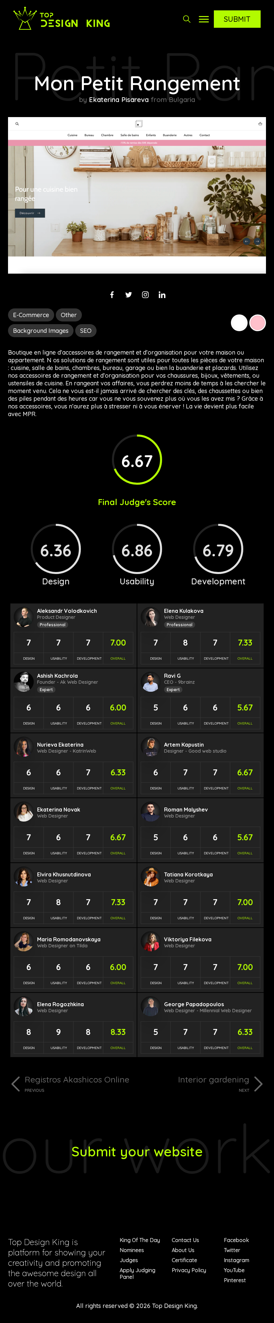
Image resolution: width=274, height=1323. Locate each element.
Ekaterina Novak (58, 809)
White (239, 322)
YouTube (234, 1270)
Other (69, 315)
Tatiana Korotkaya (188, 874)
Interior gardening (213, 1083)
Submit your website (137, 1151)
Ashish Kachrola (57, 675)
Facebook (236, 1240)
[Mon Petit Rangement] (137, 271)
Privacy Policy (189, 1270)
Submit (237, 19)
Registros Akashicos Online (77, 1083)
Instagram (236, 1260)
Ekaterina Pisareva (119, 99)
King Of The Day (140, 1240)
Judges (129, 1260)
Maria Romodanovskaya (69, 939)
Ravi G (172, 675)
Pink (257, 322)
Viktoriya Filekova (188, 939)
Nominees (132, 1250)
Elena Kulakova (183, 610)
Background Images (40, 331)
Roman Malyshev (186, 809)
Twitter (232, 1250)
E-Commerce (31, 315)
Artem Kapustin (184, 744)
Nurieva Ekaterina (60, 744)
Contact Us (185, 1240)
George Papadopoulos (194, 1004)
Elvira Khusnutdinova (64, 874)
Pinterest (235, 1280)
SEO (86, 331)
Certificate (184, 1260)
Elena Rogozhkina (60, 1004)
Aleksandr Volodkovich (67, 610)
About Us (183, 1250)
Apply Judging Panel (137, 1273)
